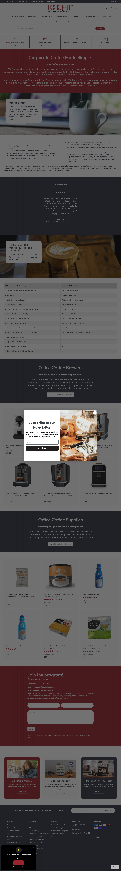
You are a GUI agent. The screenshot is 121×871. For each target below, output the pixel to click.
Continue (42, 448)
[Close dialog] (95, 412)
